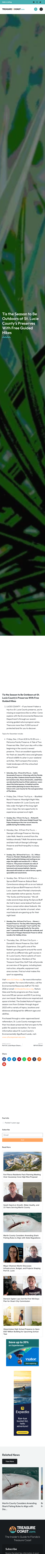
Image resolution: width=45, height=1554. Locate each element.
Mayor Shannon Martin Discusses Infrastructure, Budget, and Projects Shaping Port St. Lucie (21, 1268)
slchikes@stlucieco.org (24, 989)
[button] (4, 1059)
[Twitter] (40, 2)
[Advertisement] (22, 666)
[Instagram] (37, 2)
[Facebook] (33, 2)
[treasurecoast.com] (41, 9)
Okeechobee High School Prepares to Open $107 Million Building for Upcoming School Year (21, 1331)
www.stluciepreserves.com (13, 1037)
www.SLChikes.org (14, 979)
